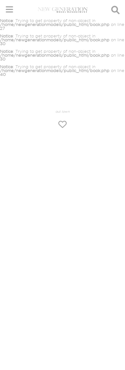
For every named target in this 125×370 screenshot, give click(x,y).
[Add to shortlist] (62, 125)
